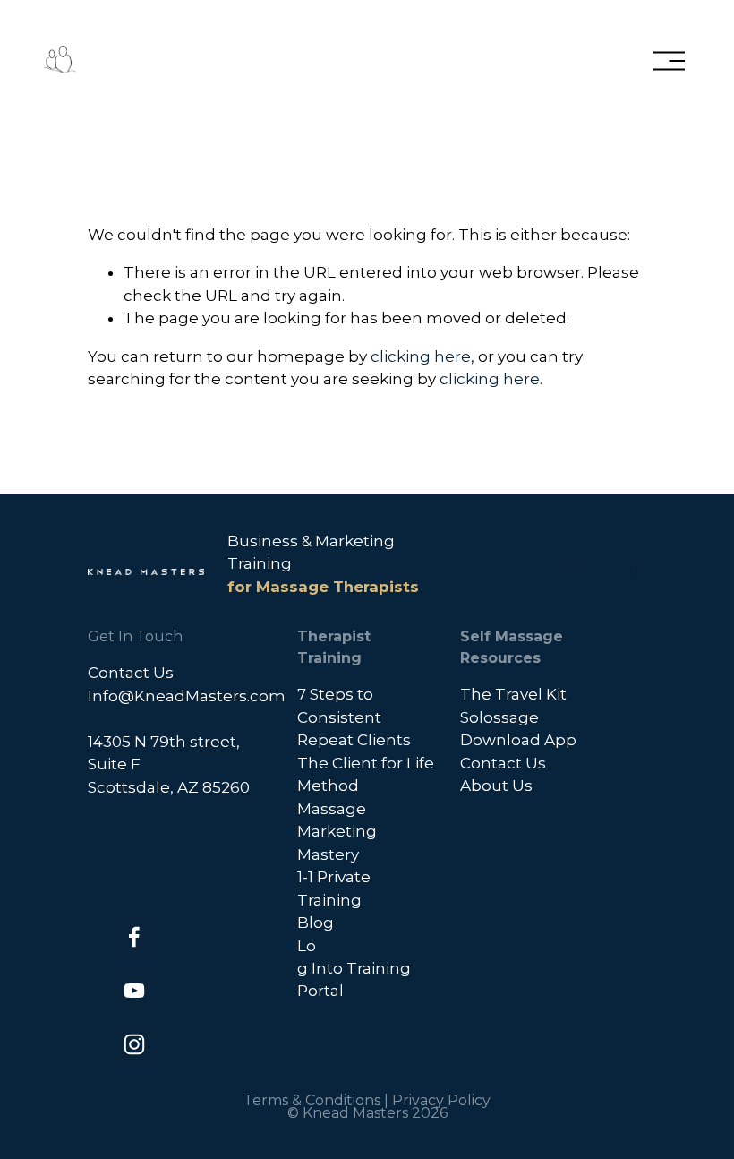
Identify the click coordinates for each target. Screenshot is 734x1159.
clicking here (421, 356)
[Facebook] (569, 572)
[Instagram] (633, 572)
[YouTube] (601, 572)
